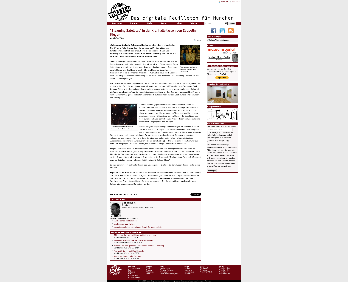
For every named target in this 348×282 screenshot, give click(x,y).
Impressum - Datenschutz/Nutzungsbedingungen (188, 281)
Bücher (187, 268)
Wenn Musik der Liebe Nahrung (128, 256)
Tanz (148, 274)
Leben (179, 23)
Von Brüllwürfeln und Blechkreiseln (129, 251)
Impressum (235, 2)
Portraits (187, 274)
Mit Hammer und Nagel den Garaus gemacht (133, 240)
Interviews (188, 270)
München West (224, 274)
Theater (149, 270)
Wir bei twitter (133, 276)
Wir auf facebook (134, 278)
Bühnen (134, 23)
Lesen (164, 23)
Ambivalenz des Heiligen (125, 224)
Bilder (150, 23)
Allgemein (150, 272)
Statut (130, 270)
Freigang (203, 270)
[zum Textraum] (222, 118)
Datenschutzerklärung (222, 166)
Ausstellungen (165, 268)
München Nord (224, 268)
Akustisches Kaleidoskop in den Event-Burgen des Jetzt (138, 227)
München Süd (224, 272)
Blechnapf (204, 268)
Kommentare (189, 272)
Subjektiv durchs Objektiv (169, 274)
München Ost (224, 270)
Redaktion (224, 2)
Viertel (193, 23)
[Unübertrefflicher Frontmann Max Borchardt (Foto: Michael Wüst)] (124, 124)
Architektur (164, 272)
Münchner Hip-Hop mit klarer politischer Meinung (135, 235)
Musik (148, 268)
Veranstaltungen (134, 268)
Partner (130, 274)
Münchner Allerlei (206, 272)
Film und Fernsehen (167, 270)
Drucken (198, 40)
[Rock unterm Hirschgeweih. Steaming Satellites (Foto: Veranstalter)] (190, 64)
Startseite (117, 23)
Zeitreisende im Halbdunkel (126, 221)
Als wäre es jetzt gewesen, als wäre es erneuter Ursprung (139, 246)
